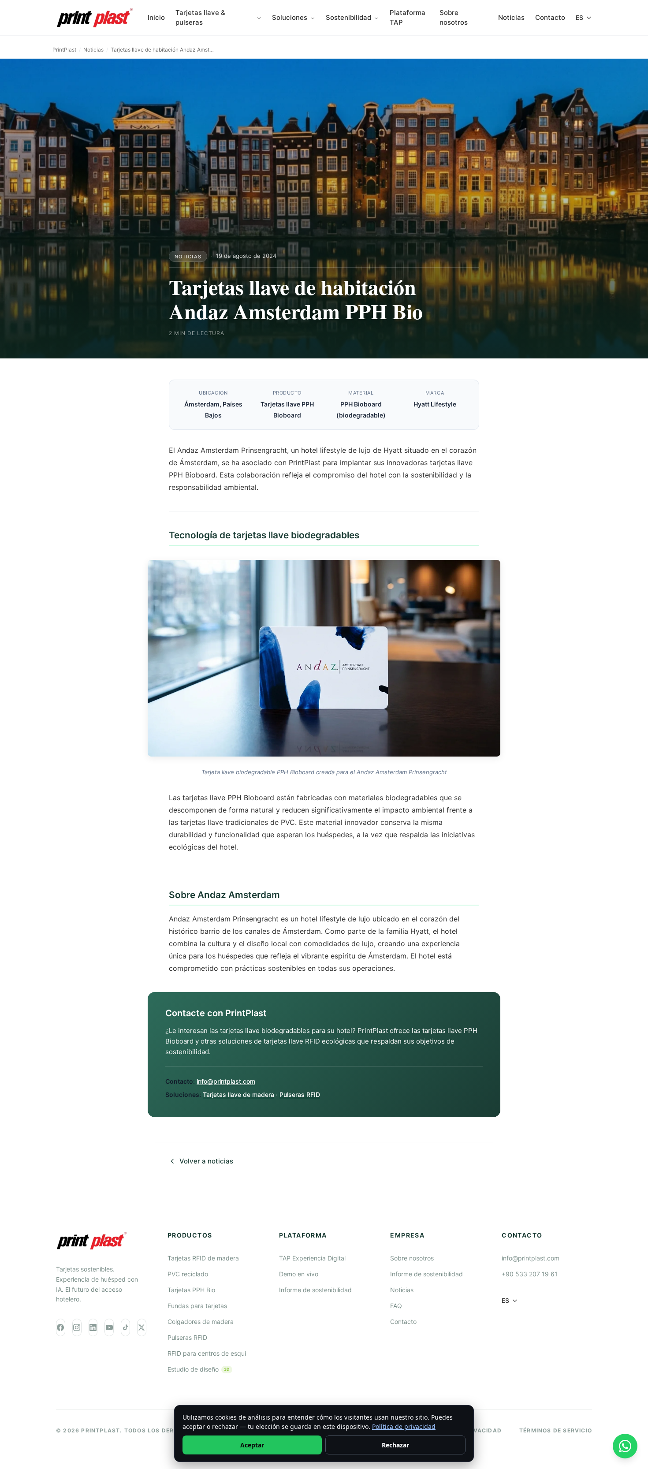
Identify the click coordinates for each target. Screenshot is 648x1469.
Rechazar (395, 1445)
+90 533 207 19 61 (530, 1274)
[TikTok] (125, 1327)
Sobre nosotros (453, 17)
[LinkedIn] (93, 1327)
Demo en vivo (298, 1274)
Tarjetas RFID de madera (203, 1258)
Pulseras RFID (299, 1094)
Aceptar (252, 1445)
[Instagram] (77, 1327)
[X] (141, 1327)
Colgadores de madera (201, 1321)
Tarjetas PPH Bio (191, 1290)
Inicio (156, 17)
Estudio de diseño (199, 1369)
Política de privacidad (404, 1426)
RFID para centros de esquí (207, 1353)
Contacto (550, 17)
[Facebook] (60, 1327)
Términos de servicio (555, 1430)
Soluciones (289, 17)
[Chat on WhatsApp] (625, 1446)
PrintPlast (64, 49)
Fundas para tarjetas (197, 1305)
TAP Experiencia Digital (312, 1258)
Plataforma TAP (407, 17)
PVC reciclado (188, 1274)
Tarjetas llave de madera (238, 1094)
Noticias (511, 17)
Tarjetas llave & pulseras (200, 17)
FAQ (396, 1305)
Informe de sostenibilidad (315, 1290)
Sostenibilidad (348, 17)
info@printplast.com (226, 1081)
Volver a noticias (206, 1161)
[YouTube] (109, 1327)
